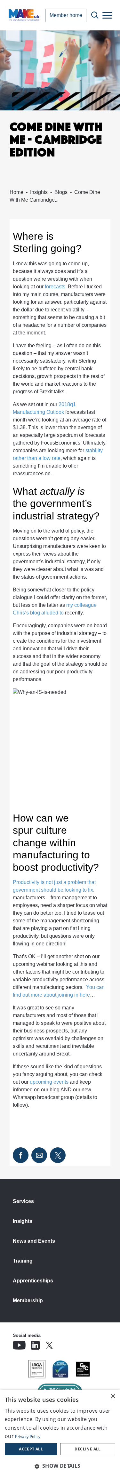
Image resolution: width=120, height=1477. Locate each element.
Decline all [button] (87, 1449)
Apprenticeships (33, 1280)
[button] (60, 1466)
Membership (28, 1300)
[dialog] (60, 1433)
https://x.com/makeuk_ (67, 1343)
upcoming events (49, 1082)
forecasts (55, 286)
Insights (39, 192)
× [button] (112, 1396)
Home (16, 192)
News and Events (34, 1241)
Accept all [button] (31, 1449)
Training (23, 1261)
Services (23, 1201)
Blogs (61, 192)
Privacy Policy (27, 1436)
